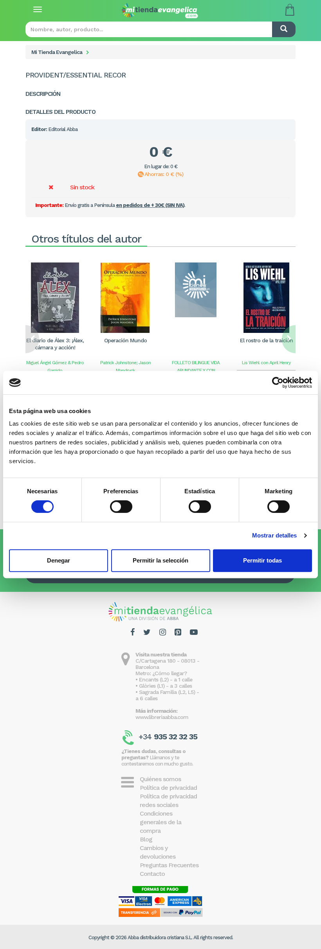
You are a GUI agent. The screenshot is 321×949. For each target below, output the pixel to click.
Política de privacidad (168, 787)
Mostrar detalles (274, 535)
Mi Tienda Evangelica (56, 52)
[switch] (121, 506)
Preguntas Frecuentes (169, 865)
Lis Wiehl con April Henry (266, 362)
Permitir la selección (160, 560)
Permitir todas (262, 560)
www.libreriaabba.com (161, 717)
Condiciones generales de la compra (160, 822)
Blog (146, 839)
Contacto (152, 873)
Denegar (58, 560)
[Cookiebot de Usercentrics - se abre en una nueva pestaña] (277, 382)
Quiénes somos (160, 779)
